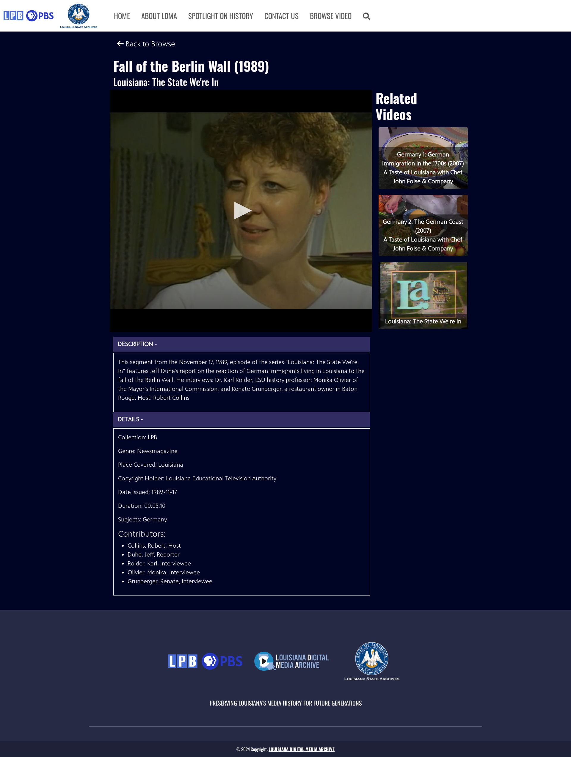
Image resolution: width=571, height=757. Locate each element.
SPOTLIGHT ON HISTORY (220, 15)
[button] (366, 16)
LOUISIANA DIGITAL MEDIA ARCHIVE (302, 749)
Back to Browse (149, 44)
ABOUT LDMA (159, 15)
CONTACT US (281, 15)
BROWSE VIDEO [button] (331, 15)
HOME (122, 15)
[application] (241, 211)
